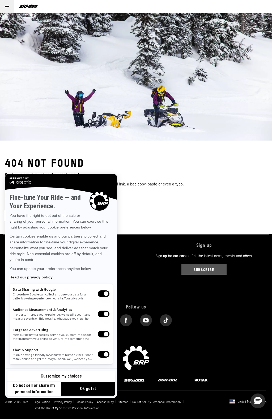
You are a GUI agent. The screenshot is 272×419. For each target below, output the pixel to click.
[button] (257, 400)
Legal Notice (41, 402)
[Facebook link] (126, 318)
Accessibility (105, 402)
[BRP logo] (136, 357)
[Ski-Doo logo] (28, 6)
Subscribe (204, 269)
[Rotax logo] (201, 379)
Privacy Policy (63, 402)
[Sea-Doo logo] (134, 379)
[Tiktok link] (166, 318)
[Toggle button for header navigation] (7, 6)
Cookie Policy (84, 402)
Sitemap (123, 402)
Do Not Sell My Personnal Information (156, 402)
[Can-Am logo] (167, 379)
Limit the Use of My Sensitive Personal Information (66, 408)
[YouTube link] (146, 318)
